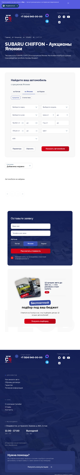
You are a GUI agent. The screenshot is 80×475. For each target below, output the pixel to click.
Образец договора (12, 382)
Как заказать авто (12, 380)
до (58, 115)
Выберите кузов (18, 115)
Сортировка (10, 164)
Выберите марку (19, 107)
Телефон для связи (19, 233)
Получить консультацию (38, 467)
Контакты (9, 410)
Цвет (45, 131)
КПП (14, 138)
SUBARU (28, 37)
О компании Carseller (13, 404)
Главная (7, 37)
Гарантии (9, 385)
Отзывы (8, 407)
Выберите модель (49, 107)
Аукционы (18, 37)
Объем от (16, 131)
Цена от (46, 115)
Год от (45, 123)
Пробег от (16, 123)
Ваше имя (15, 226)
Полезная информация (14, 388)
